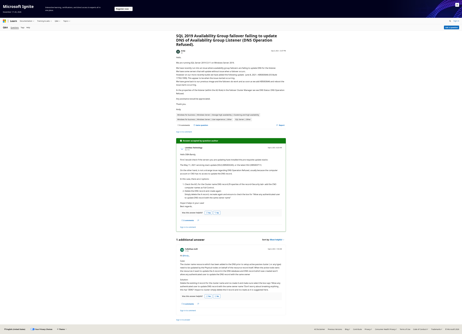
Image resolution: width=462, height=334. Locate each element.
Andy (183, 51)
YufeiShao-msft (191, 249)
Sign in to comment (184, 132)
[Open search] (450, 21)
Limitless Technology (193, 148)
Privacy (367, 329)
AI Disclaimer (319, 329)
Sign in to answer (183, 320)
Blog (347, 329)
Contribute (357, 329)
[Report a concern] (198, 220)
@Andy (186, 255)
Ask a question (451, 27)
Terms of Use (405, 329)
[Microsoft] (4, 21)
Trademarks (436, 329)
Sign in (456, 21)
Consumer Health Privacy (385, 329)
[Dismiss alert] (457, 5)
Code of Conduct (420, 329)
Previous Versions (335, 329)
